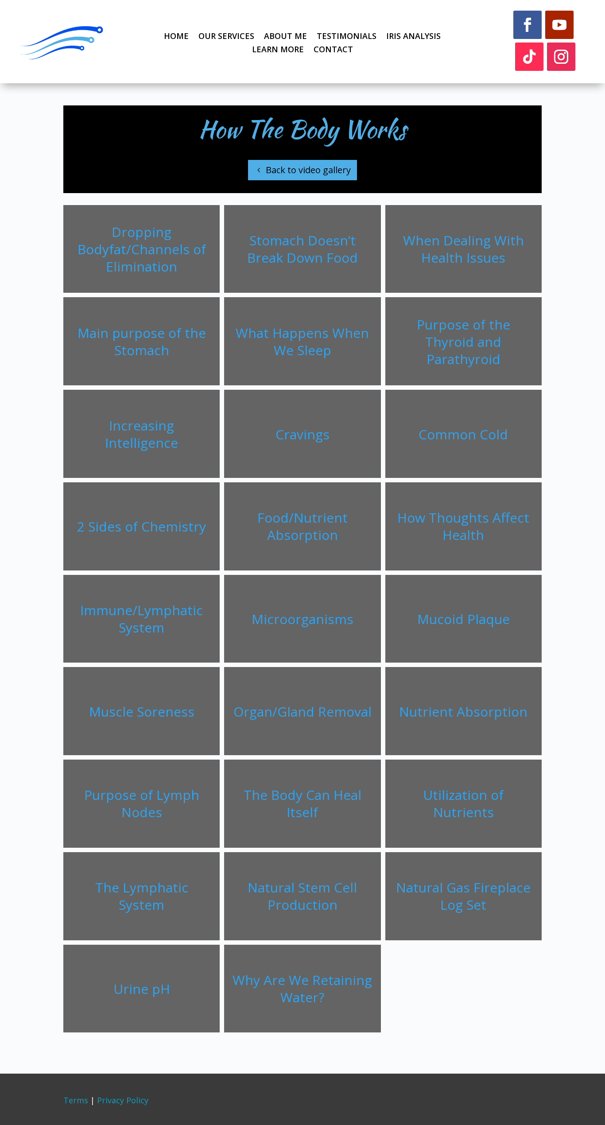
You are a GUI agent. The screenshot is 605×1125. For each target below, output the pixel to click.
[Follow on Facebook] (527, 25)
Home (176, 37)
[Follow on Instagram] (561, 57)
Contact (333, 50)
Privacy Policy (122, 1100)
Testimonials (346, 37)
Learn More (278, 50)
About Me (285, 37)
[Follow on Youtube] (559, 25)
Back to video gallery (308, 170)
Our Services (226, 37)
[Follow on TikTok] (529, 57)
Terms (75, 1100)
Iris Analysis (413, 37)
